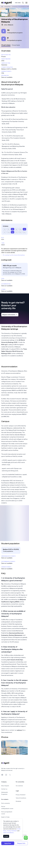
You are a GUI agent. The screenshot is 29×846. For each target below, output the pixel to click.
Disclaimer (18, 801)
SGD (18, 2)
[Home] (2, 6)
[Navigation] (26, 2)
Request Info (21, 843)
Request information (8, 314)
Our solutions (19, 785)
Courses (16, 45)
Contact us (4, 789)
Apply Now (7, 843)
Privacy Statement (12, 830)
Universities (7, 6)
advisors (19, 730)
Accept (6, 836)
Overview (5, 45)
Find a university (5, 803)
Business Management (15, 635)
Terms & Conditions (8, 832)
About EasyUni (5, 785)
